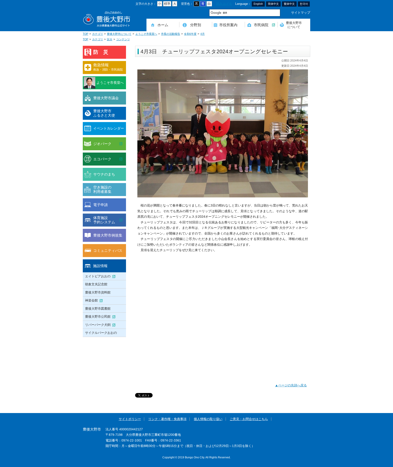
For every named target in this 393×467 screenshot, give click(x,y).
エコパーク (102, 159)
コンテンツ (123, 39)
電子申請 (100, 205)
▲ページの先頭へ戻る (291, 385)
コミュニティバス (107, 250)
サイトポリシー (130, 419)
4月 (202, 34)
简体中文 (273, 4)
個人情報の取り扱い (208, 419)
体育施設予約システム (104, 220)
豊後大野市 (107, 19)
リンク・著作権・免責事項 (167, 419)
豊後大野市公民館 (98, 316)
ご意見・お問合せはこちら (249, 419)
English (258, 4)
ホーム (162, 25)
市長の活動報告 (170, 34)
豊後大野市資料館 (98, 292)
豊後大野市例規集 (107, 235)
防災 (103, 52)
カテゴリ (97, 34)
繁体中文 (289, 4)
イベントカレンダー (108, 128)
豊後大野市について (294, 24)
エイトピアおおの (98, 276)
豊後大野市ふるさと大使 (104, 113)
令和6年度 (190, 34)
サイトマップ (300, 12)
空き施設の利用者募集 (102, 189)
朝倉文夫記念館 (96, 284)
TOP (85, 34)
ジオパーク (102, 144)
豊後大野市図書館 (98, 308)
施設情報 (100, 266)
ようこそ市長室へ (146, 34)
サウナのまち (104, 174)
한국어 (304, 4)
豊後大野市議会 (106, 98)
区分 (109, 39)
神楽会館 (91, 300)
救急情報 (108, 67)
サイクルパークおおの (101, 332)
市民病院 (261, 25)
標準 (167, 3)
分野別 (195, 25)
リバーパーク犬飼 (98, 325)
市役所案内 (228, 25)
